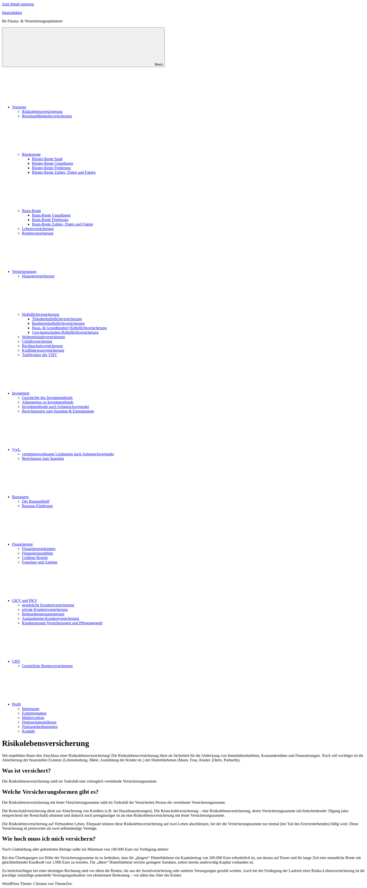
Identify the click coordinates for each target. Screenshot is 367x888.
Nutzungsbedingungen (40, 727)
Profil (16, 704)
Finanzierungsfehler (37, 553)
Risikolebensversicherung (42, 111)
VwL (16, 449)
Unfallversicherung (37, 341)
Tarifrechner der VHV (39, 355)
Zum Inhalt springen (18, 4)
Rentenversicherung (37, 233)
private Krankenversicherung (45, 609)
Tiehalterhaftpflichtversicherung (57, 319)
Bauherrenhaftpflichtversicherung (58, 323)
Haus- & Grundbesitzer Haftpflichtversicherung (69, 328)
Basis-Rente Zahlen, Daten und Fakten (62, 224)
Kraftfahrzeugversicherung (43, 350)
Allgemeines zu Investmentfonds (47, 402)
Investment (20, 393)
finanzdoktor (12, 12)
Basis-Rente (31, 211)
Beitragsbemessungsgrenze (43, 614)
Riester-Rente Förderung (51, 168)
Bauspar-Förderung (37, 506)
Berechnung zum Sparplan (43, 458)
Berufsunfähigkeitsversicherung (47, 116)
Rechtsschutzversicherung (42, 346)
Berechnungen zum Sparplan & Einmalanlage (58, 411)
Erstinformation (34, 713)
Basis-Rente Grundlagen (51, 215)
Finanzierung (22, 544)
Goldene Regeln (35, 558)
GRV (16, 661)
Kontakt (28, 731)
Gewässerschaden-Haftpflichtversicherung (65, 332)
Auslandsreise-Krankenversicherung (50, 618)
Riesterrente (31, 154)
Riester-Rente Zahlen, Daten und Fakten (64, 172)
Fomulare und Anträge (39, 562)
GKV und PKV (24, 600)
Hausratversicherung (38, 276)
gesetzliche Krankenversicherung (48, 605)
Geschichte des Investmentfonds (47, 398)
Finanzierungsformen (38, 549)
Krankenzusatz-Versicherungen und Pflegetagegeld (62, 623)
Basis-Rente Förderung (50, 220)
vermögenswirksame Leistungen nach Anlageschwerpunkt (68, 454)
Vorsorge (19, 107)
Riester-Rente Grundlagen (52, 163)
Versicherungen (24, 271)
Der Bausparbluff (35, 501)
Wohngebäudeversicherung (43, 337)
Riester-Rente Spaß (47, 159)
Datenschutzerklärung (39, 722)
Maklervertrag (33, 718)
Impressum (30, 709)
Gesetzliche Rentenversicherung (47, 666)
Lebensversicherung (38, 229)
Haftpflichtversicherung (40, 314)
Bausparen (20, 497)
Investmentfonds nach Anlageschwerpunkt (55, 406)
